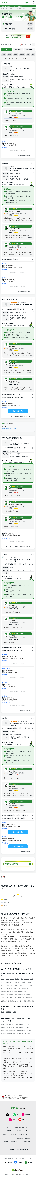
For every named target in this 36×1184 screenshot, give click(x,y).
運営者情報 (21, 1134)
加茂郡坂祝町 (12, 998)
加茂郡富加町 (20, 998)
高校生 (15, 54)
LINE (18, 1115)
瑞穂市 (12, 985)
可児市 (2, 985)
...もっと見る (29, 220)
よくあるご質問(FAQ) (24, 1141)
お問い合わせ (14, 1141)
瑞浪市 (2, 982)
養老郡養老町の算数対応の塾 (8, 1033)
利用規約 (28, 1134)
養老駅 (3, 428)
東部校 (4, 263)
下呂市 (30, 985)
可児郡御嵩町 (22, 1001)
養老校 (4, 141)
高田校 (4, 277)
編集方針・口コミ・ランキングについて (17, 1130)
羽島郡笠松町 (17, 988)
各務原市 (28, 982)
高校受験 (22, 54)
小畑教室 (4, 654)
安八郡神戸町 (13, 991)
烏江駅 (14, 428)
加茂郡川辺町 (28, 998)
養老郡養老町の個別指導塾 (23, 1033)
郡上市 (26, 985)
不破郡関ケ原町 (5, 991)
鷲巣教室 (4, 682)
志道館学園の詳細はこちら (24, 156)
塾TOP (2, 8)
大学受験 (27, 1115)
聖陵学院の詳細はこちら (25, 292)
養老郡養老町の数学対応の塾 (24, 1030)
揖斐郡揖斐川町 (13, 994)
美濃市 (31, 979)
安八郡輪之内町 (22, 991)
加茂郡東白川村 (14, 1001)
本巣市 (21, 985)
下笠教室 (4, 532)
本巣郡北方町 (4, 998)
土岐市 (23, 982)
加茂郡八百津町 (5, 1001)
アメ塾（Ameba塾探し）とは (19, 1127)
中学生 (3, 54)
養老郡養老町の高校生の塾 (7, 1027)
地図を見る (7, 147)
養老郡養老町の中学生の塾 (22, 1024)
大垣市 (7, 979)
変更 (31, 24)
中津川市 (26, 979)
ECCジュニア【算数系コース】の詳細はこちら (19, 546)
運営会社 (6, 1141)
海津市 (2, 988)
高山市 (12, 979)
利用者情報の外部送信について (23, 1138)
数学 (33, 54)
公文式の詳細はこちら (26, 710)
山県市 (7, 985)
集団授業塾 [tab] (29, 49)
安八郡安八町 (4, 994)
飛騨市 (16, 985)
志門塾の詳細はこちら (26, 851)
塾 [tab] (6, 49)
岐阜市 (2, 979)
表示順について (7, 45)
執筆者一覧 (6, 1134)
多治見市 (17, 979)
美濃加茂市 (17, 982)
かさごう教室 (6, 668)
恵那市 (12, 982)
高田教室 (4, 696)
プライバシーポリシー (8, 1138)
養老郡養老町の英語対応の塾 (8, 1030)
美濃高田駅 (8, 428)
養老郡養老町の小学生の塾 (7, 1024)
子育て (14, 1119)
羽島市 (7, 982)
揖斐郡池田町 (29, 994)
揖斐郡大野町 (21, 994)
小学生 (9, 54)
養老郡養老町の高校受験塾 (22, 1027)
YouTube (24, 1119)
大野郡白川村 (30, 1001)
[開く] (33, 259)
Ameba (10, 1162)
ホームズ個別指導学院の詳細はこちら (21, 416)
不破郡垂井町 (25, 988)
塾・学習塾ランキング (11, 8)
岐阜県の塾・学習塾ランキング (24, 8)
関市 (22, 979)
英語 (28, 54)
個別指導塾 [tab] (18, 49)
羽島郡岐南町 (9, 988)
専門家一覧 (13, 1134)
